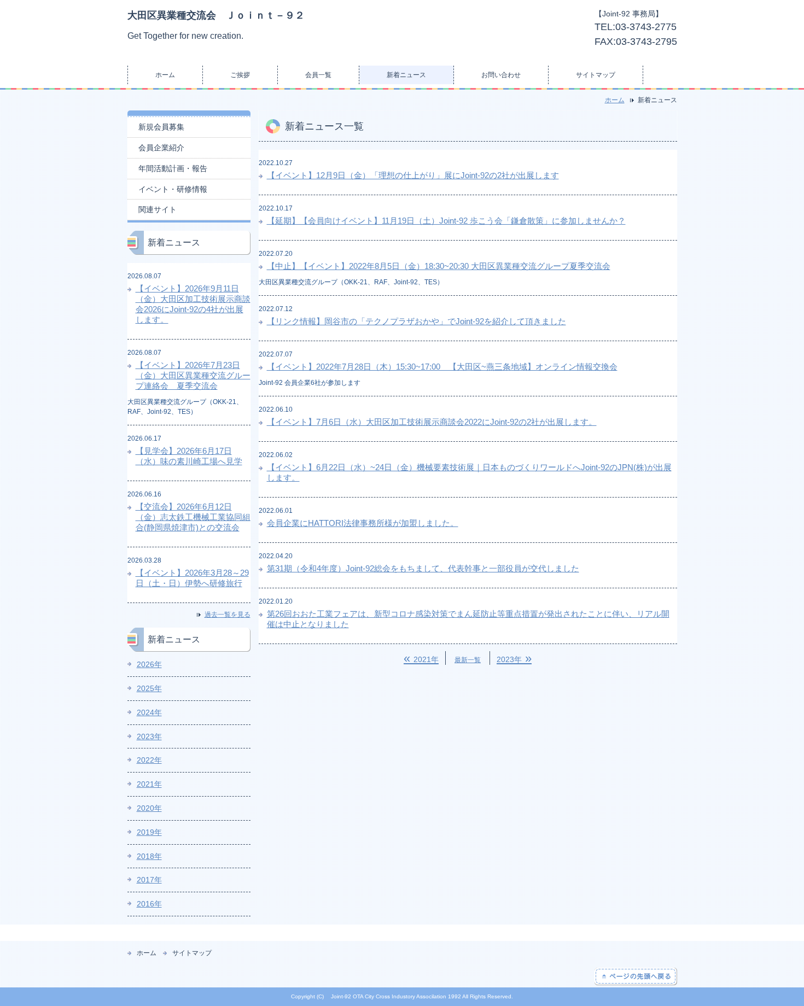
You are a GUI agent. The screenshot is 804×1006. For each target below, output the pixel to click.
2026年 (149, 664)
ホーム (165, 75)
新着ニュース (406, 75)
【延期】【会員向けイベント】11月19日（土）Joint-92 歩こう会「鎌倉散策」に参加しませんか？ (446, 220)
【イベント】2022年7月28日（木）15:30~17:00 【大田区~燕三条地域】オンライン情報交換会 (442, 366)
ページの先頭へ (636, 976)
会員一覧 (318, 75)
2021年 (149, 784)
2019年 (149, 832)
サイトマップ (595, 75)
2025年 (149, 688)
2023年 (149, 736)
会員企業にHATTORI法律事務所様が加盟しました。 (362, 523)
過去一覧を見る (227, 614)
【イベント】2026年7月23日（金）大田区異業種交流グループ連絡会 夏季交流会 (193, 375)
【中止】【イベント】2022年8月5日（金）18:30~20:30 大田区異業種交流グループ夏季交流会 (438, 266)
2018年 (149, 856)
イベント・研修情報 (172, 189)
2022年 (149, 760)
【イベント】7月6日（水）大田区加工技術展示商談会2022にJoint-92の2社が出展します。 (432, 421)
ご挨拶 (240, 75)
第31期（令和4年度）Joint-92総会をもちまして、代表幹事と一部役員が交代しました (423, 568)
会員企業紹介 (161, 147)
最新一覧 (468, 660)
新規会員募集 (161, 126)
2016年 (149, 903)
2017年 (149, 879)
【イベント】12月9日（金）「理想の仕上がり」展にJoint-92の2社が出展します (413, 175)
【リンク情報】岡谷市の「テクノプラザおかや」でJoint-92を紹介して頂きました (416, 321)
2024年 (149, 712)
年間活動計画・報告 (172, 168)
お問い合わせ (501, 75)
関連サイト (157, 209)
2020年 (149, 808)
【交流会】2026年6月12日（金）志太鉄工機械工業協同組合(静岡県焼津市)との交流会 (193, 517)
